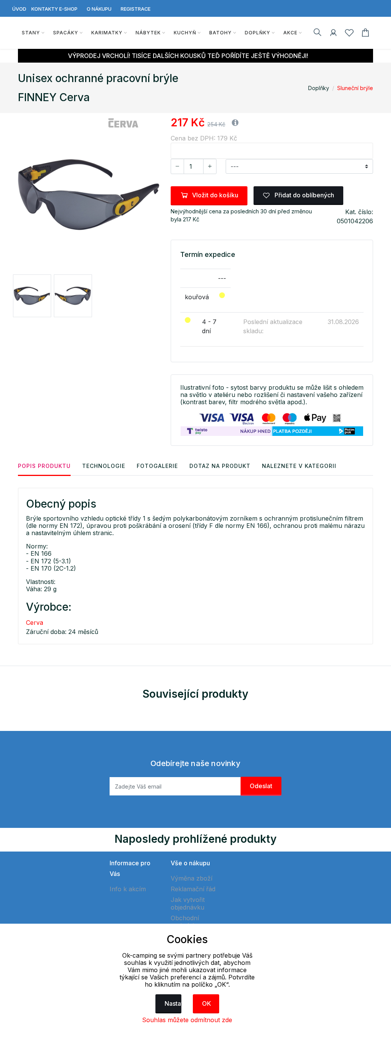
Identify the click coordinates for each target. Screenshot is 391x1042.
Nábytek (148, 32)
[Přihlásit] (333, 34)
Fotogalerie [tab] (157, 466)
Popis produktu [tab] (44, 466)
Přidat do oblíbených (303, 195)
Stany (31, 32)
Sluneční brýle (355, 88)
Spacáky (65, 32)
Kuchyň (185, 32)
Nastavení (173, 1003)
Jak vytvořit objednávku (188, 903)
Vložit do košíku (215, 195)
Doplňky (257, 32)
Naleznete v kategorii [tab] (299, 466)
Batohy (220, 32)
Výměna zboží (191, 878)
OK (206, 1003)
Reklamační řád (193, 889)
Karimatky (107, 32)
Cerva (34, 622)
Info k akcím (128, 889)
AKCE (290, 32)
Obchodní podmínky (185, 921)
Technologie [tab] (103, 466)
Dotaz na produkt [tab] (219, 466)
